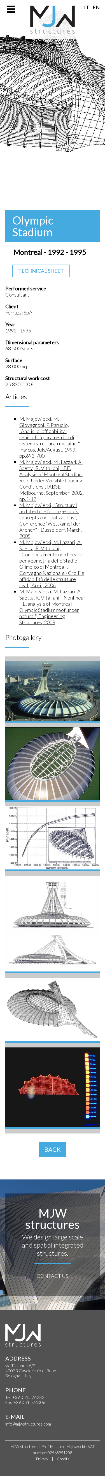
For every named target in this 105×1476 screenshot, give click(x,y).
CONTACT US (52, 1276)
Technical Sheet (41, 271)
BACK (52, 1149)
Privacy (42, 1458)
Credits (63, 1458)
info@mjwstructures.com (28, 1423)
